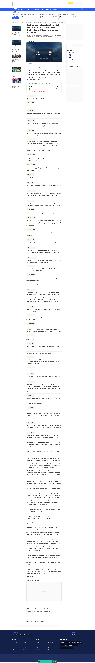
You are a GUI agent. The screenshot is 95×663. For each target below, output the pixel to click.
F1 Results (57, 618)
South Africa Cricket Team (34, 608)
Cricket (27, 9)
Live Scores (15, 642)
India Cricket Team (45, 608)
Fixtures (38, 11)
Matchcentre (39, 651)
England (73, 61)
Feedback (23, 656)
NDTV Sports (28, 620)
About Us (18, 656)
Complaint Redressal (39, 656)
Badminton (55, 9)
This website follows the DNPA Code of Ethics (54, 658)
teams (42, 11)
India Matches (15, 16)
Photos (31, 11)
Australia (73, 52)
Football (31, 9)
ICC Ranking (26, 651)
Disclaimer (28, 656)
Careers (45, 656)
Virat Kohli (29, 634)
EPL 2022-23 (50, 642)
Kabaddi (70, 645)
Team (68, 47)
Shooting (76, 645)
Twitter (46, 620)
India (72, 59)
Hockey (73, 642)
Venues (50, 11)
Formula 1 (43, 9)
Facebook (37, 620)
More (58, 11)
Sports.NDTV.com (56, 67)
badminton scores (52, 618)
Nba (66, 645)
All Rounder (80, 47)
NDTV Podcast (37, 9)
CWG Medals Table (23, 634)
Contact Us (50, 656)
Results (54, 11)
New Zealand (74, 57)
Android (41, 621)
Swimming (63, 647)
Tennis (47, 9)
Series (25, 642)
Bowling (75, 47)
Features (25, 647)
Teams (14, 649)
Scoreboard (23, 11)
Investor (33, 656)
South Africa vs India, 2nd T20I (33, 614)
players (46, 11)
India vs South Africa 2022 (21, 22)
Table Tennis (69, 647)
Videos (34, 11)
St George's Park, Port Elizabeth (33, 611)
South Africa (74, 54)
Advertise (13, 656)
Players (25, 649)
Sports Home (14, 22)
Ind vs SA (15, 12)
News (27, 11)
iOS (44, 621)
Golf (51, 9)
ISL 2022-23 (39, 642)
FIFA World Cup (15, 634)
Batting (72, 47)
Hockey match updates (45, 618)
